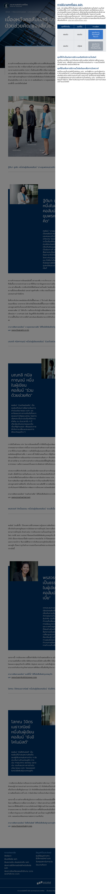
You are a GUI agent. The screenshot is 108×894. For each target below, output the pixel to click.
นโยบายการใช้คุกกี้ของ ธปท (77, 20)
